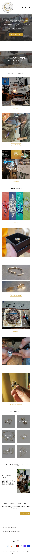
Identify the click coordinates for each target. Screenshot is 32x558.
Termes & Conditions (9, 527)
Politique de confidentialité (11, 532)
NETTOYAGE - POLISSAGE (16, 404)
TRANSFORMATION (16, 295)
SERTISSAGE (16, 368)
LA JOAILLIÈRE (16, 144)
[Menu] (29, 7)
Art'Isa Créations (11, 551)
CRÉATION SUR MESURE (16, 259)
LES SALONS (16, 181)
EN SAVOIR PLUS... (16, 34)
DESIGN (16, 223)
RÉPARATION (16, 331)
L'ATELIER (16, 108)
